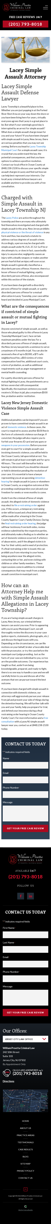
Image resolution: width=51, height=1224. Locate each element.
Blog (25, 1156)
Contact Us (25, 1178)
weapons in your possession (15, 445)
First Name (9, 927)
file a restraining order (25, 505)
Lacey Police (12, 217)
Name (6, 758)
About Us (25, 1128)
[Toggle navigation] (45, 6)
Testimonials (26, 1142)
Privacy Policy (25, 1170)
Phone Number (11, 787)
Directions (8, 1081)
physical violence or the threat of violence (22, 232)
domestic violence (17, 427)
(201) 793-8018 (25, 876)
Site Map (25, 1163)
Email (6, 772)
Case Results (25, 1149)
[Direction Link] (25, 1091)
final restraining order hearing (20, 523)
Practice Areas (25, 1135)
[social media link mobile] (20, 896)
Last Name (9, 942)
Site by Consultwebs (25, 1210)
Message (8, 802)
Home (25, 1121)
